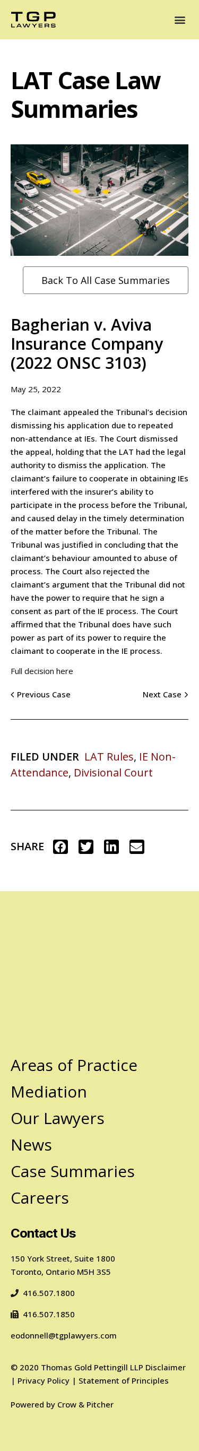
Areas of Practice (74, 1065)
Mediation (49, 1091)
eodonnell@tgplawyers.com (64, 1335)
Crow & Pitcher (85, 1404)
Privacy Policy (44, 1380)
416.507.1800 (49, 1293)
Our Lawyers (58, 1118)
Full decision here (42, 671)
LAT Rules (109, 756)
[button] (179, 20)
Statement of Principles (124, 1380)
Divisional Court (113, 772)
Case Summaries (73, 1171)
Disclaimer (165, 1367)
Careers (40, 1197)
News (31, 1144)
